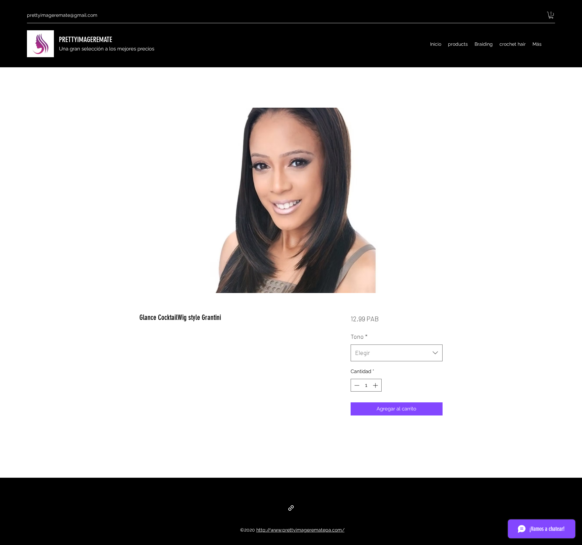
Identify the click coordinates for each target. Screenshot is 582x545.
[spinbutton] (365, 385)
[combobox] (397, 352)
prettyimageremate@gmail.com (62, 15)
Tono (359, 336)
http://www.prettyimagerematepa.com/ (300, 530)
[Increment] (376, 385)
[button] (551, 15)
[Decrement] (356, 385)
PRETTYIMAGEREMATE (85, 39)
